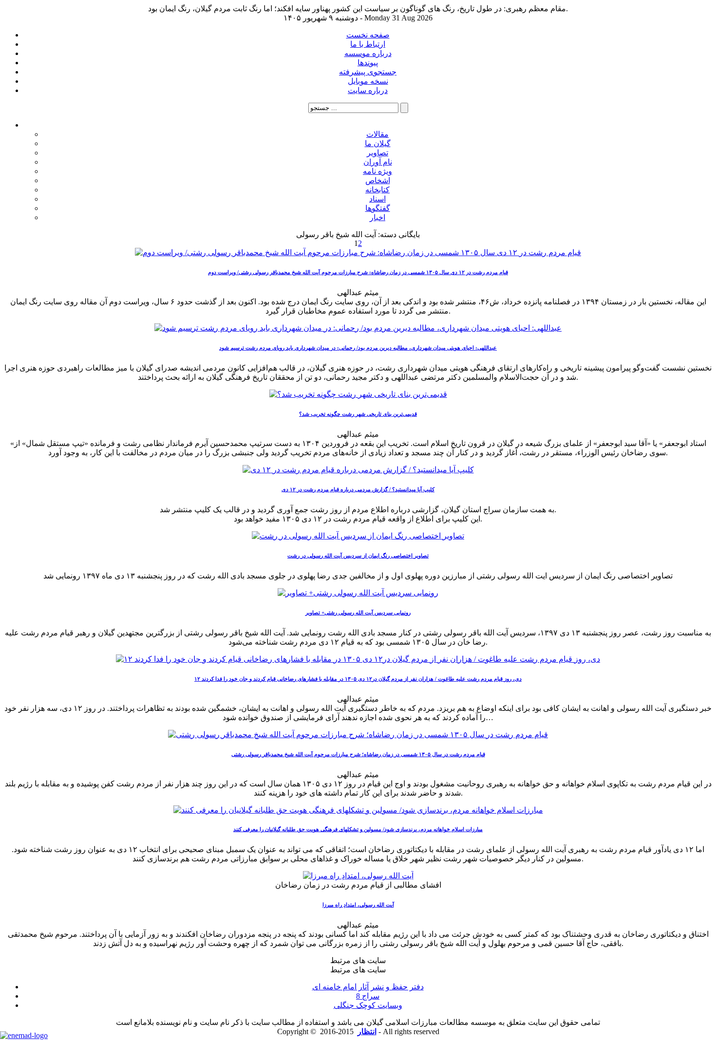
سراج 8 (367, 996)
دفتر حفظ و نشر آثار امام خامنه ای (368, 987)
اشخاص (377, 180)
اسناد (377, 199)
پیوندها (368, 62)
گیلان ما (378, 143)
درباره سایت (368, 90)
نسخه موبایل (368, 81)
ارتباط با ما (367, 44)
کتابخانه (377, 190)
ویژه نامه (377, 171)
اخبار (377, 217)
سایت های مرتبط (368, 987)
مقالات (377, 134)
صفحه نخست (368, 35)
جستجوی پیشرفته (367, 72)
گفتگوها (377, 208)
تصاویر (377, 153)
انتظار (367, 1031)
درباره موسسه (368, 53)
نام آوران (377, 162)
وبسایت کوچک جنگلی (368, 1005)
